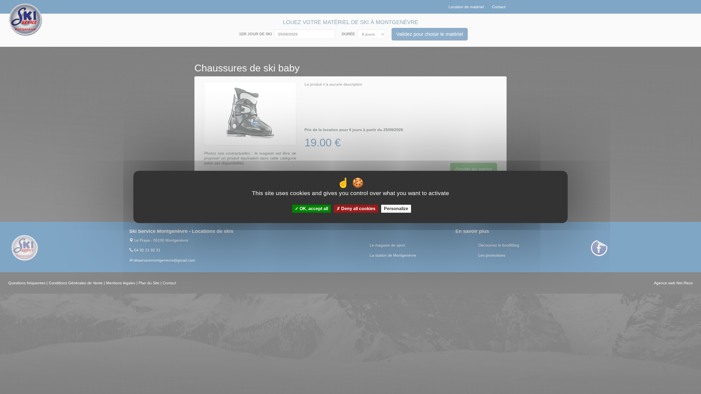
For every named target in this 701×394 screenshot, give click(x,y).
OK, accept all (313, 209)
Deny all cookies (357, 209)
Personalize (396, 209)
